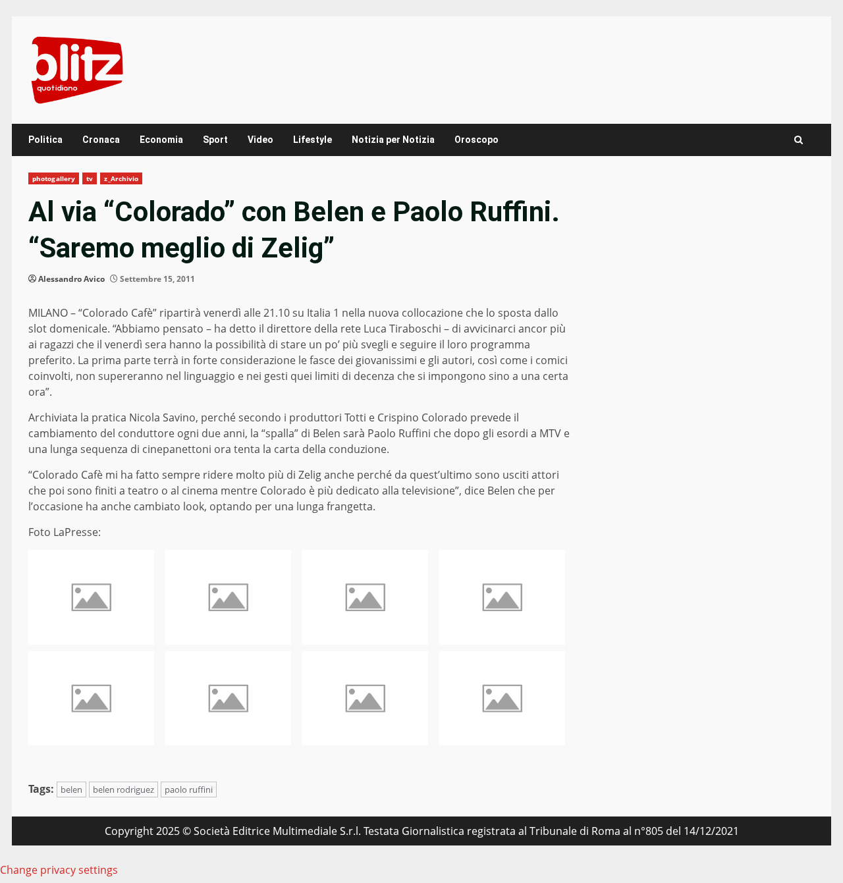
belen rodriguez (123, 789)
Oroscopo (476, 139)
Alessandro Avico (71, 278)
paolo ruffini (189, 789)
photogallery (53, 178)
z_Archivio (121, 178)
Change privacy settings (59, 870)
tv (89, 178)
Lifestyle (312, 139)
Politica (45, 139)
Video (260, 139)
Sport (215, 139)
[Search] (798, 140)
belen (71, 789)
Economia (161, 139)
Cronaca (101, 139)
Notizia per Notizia (393, 139)
